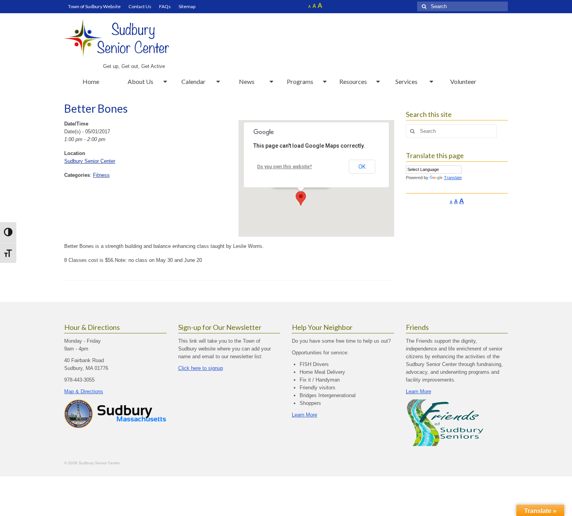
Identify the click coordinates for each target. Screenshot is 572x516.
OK (361, 167)
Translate (453, 177)
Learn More (304, 415)
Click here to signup (200, 368)
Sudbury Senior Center (89, 161)
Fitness (101, 175)
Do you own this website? (284, 166)
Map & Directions (83, 391)
